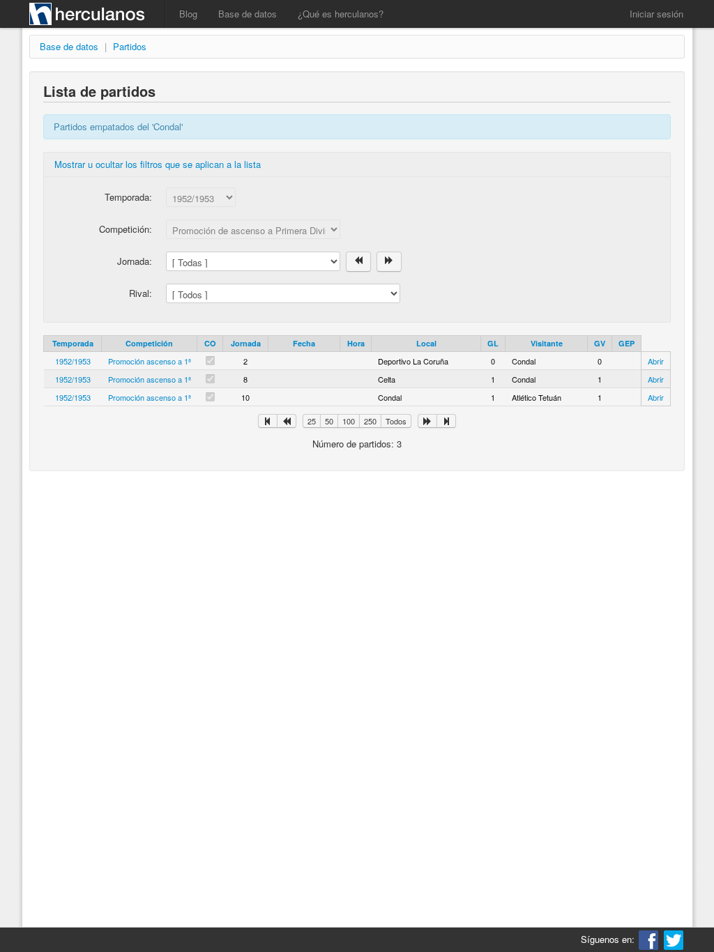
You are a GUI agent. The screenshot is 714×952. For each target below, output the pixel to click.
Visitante (547, 343)
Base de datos (247, 13)
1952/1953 (73, 361)
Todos (396, 421)
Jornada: (134, 261)
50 (329, 421)
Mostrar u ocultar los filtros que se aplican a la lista (157, 164)
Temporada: (128, 197)
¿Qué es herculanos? (340, 13)
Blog (188, 13)
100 (348, 421)
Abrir (656, 361)
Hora (356, 343)
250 (370, 421)
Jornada (246, 343)
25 (311, 421)
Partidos (129, 46)
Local (426, 343)
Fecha (304, 343)
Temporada (72, 343)
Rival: (140, 293)
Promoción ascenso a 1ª (149, 361)
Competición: (125, 229)
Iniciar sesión (656, 13)
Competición (149, 343)
